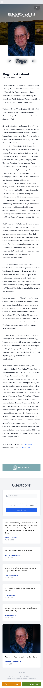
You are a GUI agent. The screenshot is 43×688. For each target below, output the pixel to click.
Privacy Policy (16, 679)
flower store (26, 447)
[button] (22, 638)
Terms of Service (27, 679)
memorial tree (27, 444)
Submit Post (21, 510)
